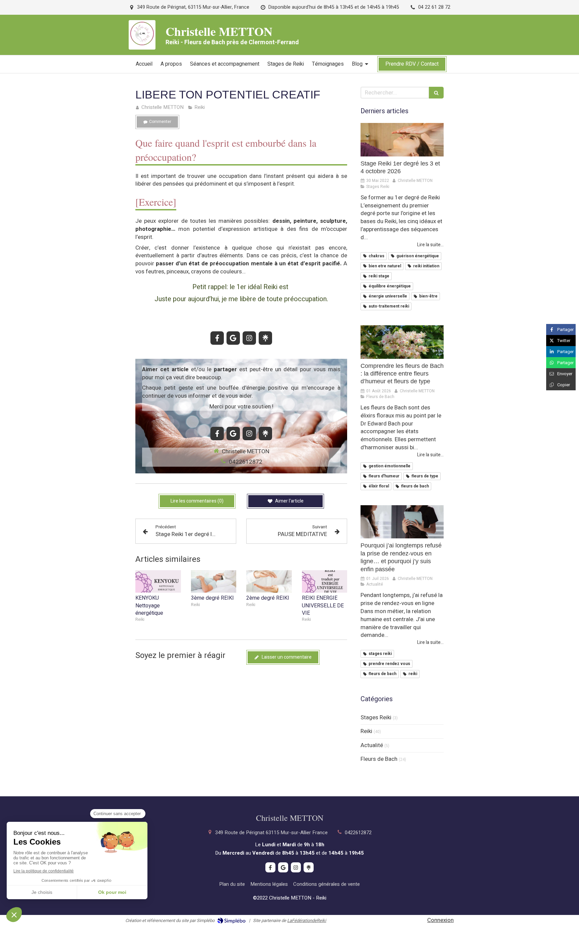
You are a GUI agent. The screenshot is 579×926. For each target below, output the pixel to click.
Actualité (372, 745)
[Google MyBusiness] (233, 338)
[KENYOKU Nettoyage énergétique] (158, 581)
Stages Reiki (376, 718)
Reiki (366, 731)
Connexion (440, 920)
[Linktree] (265, 338)
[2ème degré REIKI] (269, 581)
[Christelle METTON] (142, 43)
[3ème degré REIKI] (214, 581)
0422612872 (245, 462)
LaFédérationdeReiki (306, 920)
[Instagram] (249, 338)
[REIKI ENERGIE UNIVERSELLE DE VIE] (324, 581)
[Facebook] (217, 338)
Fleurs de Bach (379, 759)
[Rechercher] (436, 92)
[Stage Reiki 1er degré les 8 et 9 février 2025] (402, 139)
